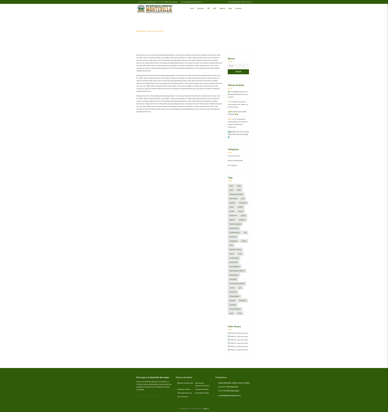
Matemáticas (234, 275)
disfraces (242, 220)
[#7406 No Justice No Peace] (238, 336)
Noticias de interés (234, 156)
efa (245, 232)
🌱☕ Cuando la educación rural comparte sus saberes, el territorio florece (238, 104)
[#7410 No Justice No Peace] (238, 333)
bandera (232, 203)
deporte (232, 220)
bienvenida (242, 203)
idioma (232, 254)
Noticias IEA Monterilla (235, 161)
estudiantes (233, 241)
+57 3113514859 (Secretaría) (228, 391)
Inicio (192, 8)
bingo (231, 207)
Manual (222, 8)
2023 (231, 190)
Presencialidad (234, 296)
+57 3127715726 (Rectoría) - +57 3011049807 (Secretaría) (158, 2)
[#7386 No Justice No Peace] (238, 350)
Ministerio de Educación (185, 383)
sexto (231, 313)
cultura (243, 215)
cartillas (240, 207)
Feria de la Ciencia (235, 249)
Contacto (238, 8)
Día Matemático (235, 232)
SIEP (214, 8)
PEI (208, 8)
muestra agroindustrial (237, 283)
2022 (239, 186)
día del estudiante (235, 224)
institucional (233, 262)
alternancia (233, 198)
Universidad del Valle (202, 393)
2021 (231, 186)
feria (231, 245)
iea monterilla (234, 258)
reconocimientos (235, 309)
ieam (240, 254)
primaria (232, 300)
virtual (240, 313)
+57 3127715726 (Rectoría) (228, 387)
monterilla (233, 279)
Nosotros (200, 8)
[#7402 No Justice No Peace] (238, 343)
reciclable (233, 305)
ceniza (232, 211)
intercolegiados (234, 266)
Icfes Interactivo (182, 397)
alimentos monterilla (236, 194)
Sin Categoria (232, 165)
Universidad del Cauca (184, 393)
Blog (230, 8)
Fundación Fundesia (201, 389)
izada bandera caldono (237, 271)
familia (244, 241)
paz (240, 288)
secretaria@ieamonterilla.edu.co (191, 2)
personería (233, 292)
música (232, 288)
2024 (239, 190)
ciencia (240, 211)
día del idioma (234, 228)
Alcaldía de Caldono (183, 389)
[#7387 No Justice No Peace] (238, 346)
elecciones (233, 237)
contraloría (233, 215)
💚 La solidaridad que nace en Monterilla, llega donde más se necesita (238, 94)
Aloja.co (206, 409)
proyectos (242, 300)
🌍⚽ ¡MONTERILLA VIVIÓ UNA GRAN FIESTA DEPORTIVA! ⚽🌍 (238, 134)
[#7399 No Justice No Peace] (238, 340)
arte (242, 198)
